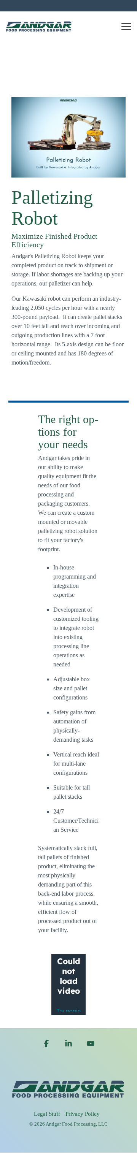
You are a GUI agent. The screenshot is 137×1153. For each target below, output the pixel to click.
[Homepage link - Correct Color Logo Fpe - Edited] (68, 1102)
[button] (126, 26)
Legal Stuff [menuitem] (47, 1114)
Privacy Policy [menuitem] (82, 1114)
